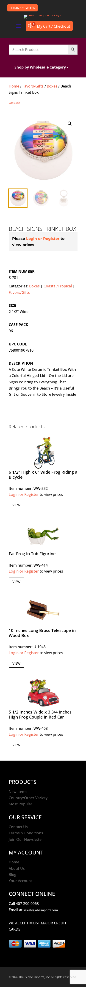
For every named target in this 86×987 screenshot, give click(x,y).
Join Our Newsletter (26, 839)
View (16, 505)
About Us (17, 868)
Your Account (20, 880)
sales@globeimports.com (40, 910)
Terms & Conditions (26, 833)
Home (14, 86)
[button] (70, 123)
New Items (18, 791)
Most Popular (20, 804)
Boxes (52, 86)
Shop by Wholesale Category (40, 68)
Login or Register (42, 238)
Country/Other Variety (28, 797)
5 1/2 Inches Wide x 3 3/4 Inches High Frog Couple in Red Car (40, 714)
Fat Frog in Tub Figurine (32, 553)
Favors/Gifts (33, 86)
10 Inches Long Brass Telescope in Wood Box (42, 633)
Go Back (14, 103)
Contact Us (18, 826)
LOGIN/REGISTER (22, 8)
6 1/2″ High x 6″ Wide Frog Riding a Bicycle (43, 474)
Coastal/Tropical (58, 286)
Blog (12, 874)
